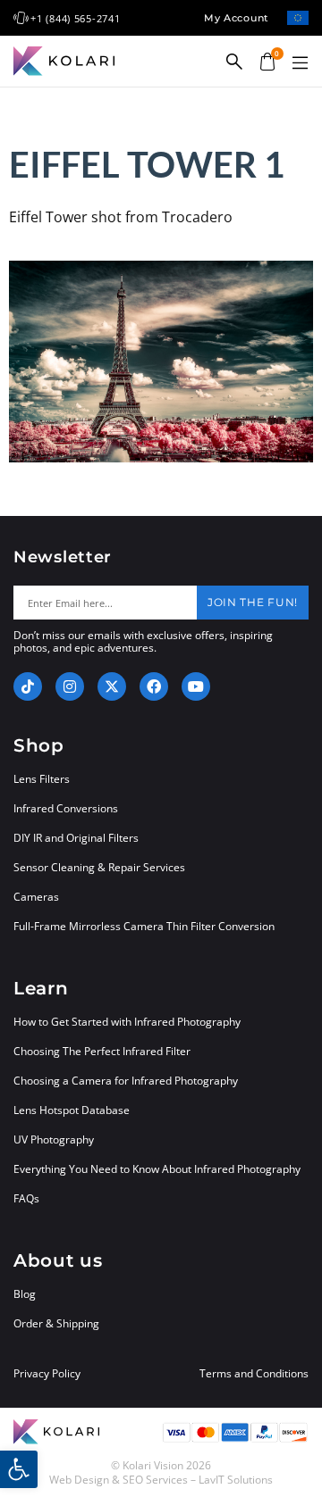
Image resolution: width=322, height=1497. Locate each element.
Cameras (36, 896)
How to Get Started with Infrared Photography (127, 1021)
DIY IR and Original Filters (76, 837)
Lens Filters (41, 778)
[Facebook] (154, 686)
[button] (300, 63)
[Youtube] (196, 686)
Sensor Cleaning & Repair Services (99, 867)
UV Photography (53, 1139)
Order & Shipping (56, 1323)
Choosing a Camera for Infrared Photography (125, 1080)
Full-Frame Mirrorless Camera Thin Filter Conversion (144, 926)
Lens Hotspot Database (71, 1110)
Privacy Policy (46, 1374)
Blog (24, 1294)
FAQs (26, 1198)
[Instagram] (69, 686)
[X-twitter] (111, 686)
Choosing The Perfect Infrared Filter (102, 1051)
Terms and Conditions (254, 1374)
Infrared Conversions (65, 808)
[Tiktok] (27, 686)
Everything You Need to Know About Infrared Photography (157, 1169)
